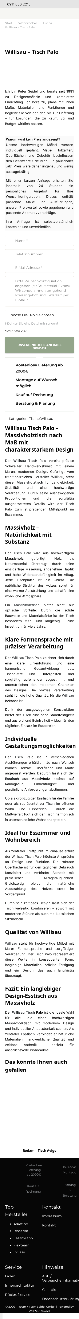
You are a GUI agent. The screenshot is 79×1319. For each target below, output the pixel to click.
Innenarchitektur (19, 1285)
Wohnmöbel (27, 23)
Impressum (52, 1216)
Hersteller (41, 477)
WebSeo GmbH (39, 1311)
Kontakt (49, 1225)
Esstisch (12, 779)
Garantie (49, 1290)
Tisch (32, 461)
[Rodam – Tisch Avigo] (39, 1122)
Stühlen (28, 914)
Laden (10, 1276)
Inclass (19, 1252)
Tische (47, 23)
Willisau (46, 419)
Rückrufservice (17, 1295)
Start (8, 23)
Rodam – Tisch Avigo (39, 1150)
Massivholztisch (30, 482)
